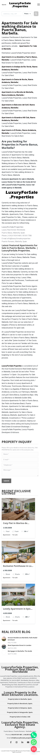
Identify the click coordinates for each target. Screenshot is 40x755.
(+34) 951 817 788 (28, 735)
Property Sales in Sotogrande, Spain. (20, 712)
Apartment (6, 535)
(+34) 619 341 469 (16, 735)
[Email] (34, 749)
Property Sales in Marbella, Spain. (20, 699)
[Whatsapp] (34, 742)
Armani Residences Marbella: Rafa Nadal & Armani (22, 639)
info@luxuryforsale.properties (22, 738)
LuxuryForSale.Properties (12, 366)
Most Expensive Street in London (19, 645)
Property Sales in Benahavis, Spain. (20, 703)
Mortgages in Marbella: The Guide (20, 651)
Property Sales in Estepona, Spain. (20, 708)
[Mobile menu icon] (38, 4)
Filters (26, 14)
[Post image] (4, 639)
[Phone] (34, 735)
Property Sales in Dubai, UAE (20, 717)
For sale (15, 535)
